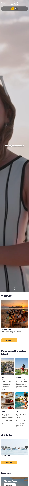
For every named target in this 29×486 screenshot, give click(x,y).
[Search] (16, 8)
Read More (11, 340)
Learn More (11, 462)
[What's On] (12, 8)
